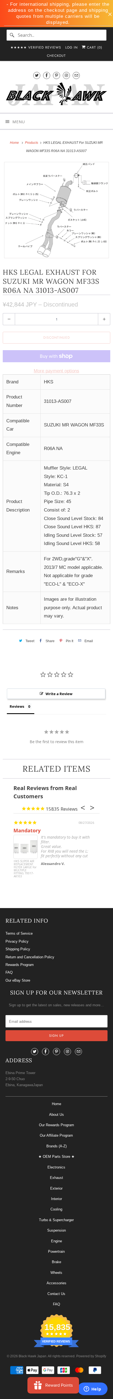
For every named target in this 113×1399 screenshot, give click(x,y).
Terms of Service (19, 933)
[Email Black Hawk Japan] (76, 75)
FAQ (9, 972)
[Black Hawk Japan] (56, 95)
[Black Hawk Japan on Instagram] (66, 75)
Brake (56, 1262)
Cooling (56, 1209)
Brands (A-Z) (56, 1146)
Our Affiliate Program (56, 1135)
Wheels (56, 1273)
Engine (56, 1241)
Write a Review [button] (59, 693)
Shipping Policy (17, 949)
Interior (56, 1199)
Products (32, 143)
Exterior (56, 1188)
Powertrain (56, 1251)
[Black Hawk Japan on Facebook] (46, 75)
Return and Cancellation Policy (29, 957)
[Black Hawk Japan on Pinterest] (56, 75)
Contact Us (56, 1294)
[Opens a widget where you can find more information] (92, 1389)
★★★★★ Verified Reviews (35, 47)
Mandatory (27, 830)
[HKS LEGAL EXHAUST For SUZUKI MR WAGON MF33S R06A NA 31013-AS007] (56, 210)
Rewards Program (19, 965)
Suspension (56, 1230)
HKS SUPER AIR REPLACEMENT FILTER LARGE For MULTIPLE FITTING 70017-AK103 (25, 869)
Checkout (56, 55)
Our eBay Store (17, 980)
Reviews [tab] (17, 706)
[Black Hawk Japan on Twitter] (36, 75)
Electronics (56, 1167)
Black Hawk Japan (32, 1356)
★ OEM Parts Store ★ (56, 1156)
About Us (56, 1115)
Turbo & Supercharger (56, 1220)
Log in (71, 47)
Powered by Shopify (91, 1356)
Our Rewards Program (56, 1125)
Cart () (94, 47)
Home (56, 1104)
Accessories (56, 1283)
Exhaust (56, 1178)
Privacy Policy (17, 941)
